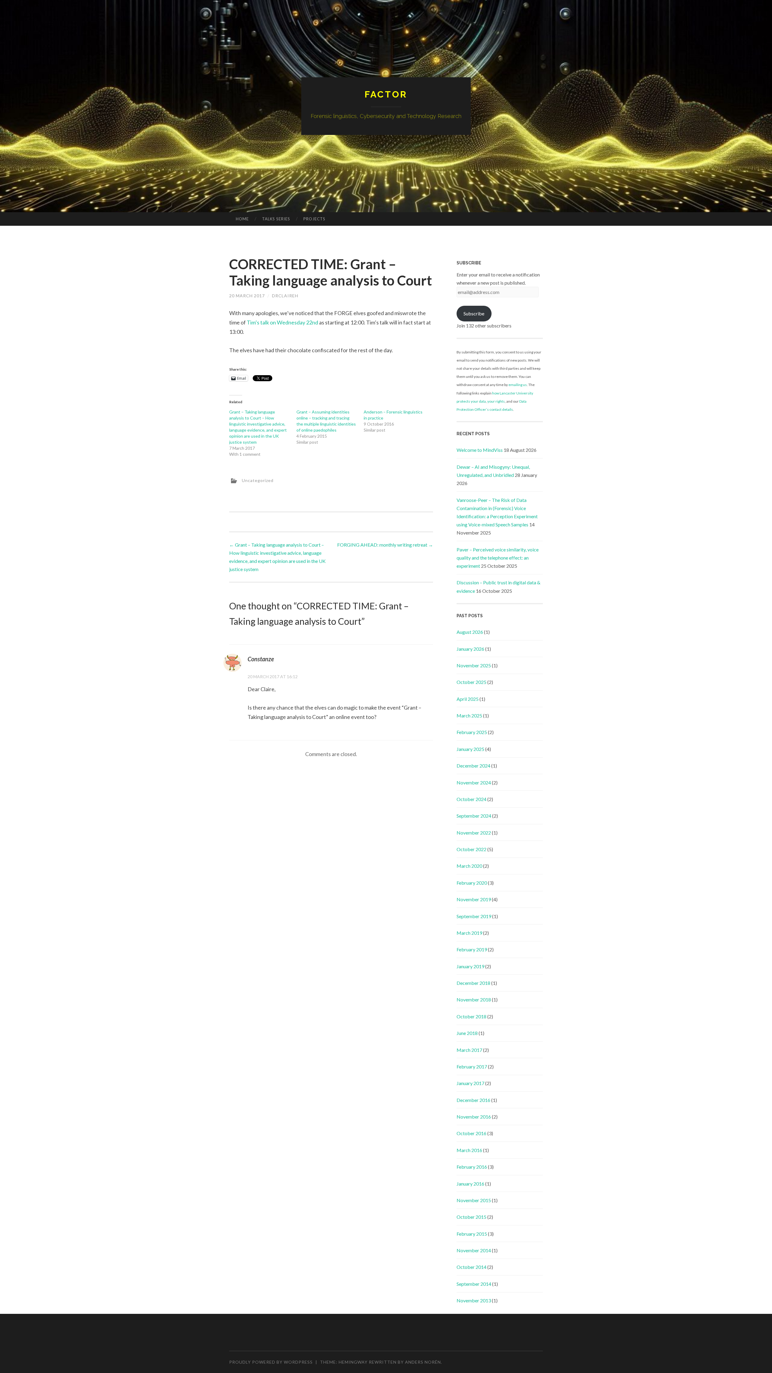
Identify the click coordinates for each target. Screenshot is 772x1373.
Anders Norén (423, 1362)
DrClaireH (285, 295)
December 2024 (473, 765)
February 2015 (472, 1234)
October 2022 (471, 849)
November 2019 (474, 899)
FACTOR (386, 94)
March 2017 (469, 1050)
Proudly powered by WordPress (271, 1362)
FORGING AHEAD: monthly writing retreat (385, 545)
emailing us (517, 384)
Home (242, 218)
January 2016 (470, 1183)
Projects (314, 218)
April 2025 (468, 699)
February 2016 (472, 1167)
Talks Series (276, 218)
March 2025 (469, 715)
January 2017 (470, 1083)
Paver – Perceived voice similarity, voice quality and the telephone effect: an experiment (498, 558)
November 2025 (474, 665)
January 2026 (470, 649)
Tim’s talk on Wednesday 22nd (282, 322)
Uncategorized (258, 480)
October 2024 (471, 799)
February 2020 (472, 883)
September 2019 (474, 916)
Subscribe (474, 313)
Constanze (261, 659)
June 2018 (467, 1033)
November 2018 (474, 999)
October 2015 (471, 1217)
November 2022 (474, 832)
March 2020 (469, 866)
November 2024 (474, 782)
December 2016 (473, 1100)
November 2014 (474, 1250)
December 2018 (473, 983)
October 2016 (471, 1133)
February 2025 (472, 732)
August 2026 (470, 632)
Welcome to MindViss (480, 450)
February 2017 (472, 1066)
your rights (496, 401)
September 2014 (474, 1284)
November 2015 (474, 1200)
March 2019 (469, 933)
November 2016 (474, 1116)
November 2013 (474, 1300)
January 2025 (470, 749)
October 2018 (471, 1016)
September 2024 (474, 816)
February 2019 (472, 949)
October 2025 (471, 682)
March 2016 (469, 1150)
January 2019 (470, 966)
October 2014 (471, 1267)
